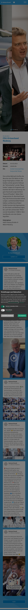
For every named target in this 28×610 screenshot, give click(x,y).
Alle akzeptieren (22, 315)
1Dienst (8, 307)
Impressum (21, 302)
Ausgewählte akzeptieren (7, 315)
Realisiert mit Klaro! (22, 318)
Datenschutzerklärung (13, 302)
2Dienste (8, 311)
